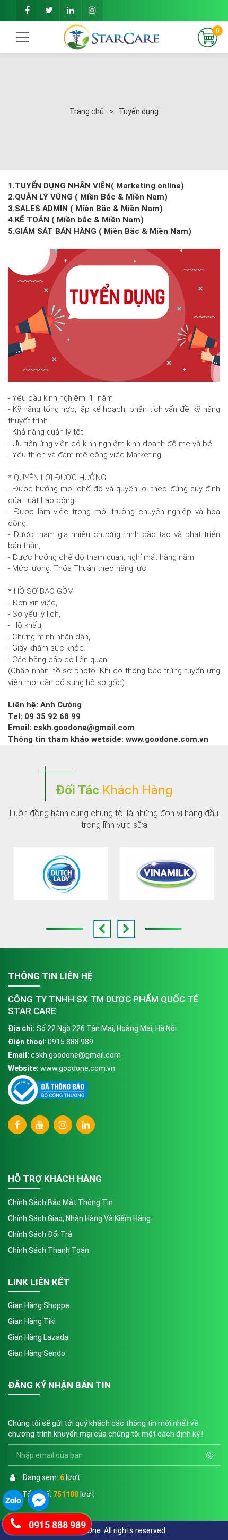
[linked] (70, 10)
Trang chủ (86, 111)
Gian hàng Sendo (36, 1353)
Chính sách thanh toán (48, 1250)
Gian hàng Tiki (32, 1321)
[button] (102, 929)
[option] (61, 874)
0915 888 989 (70, 1041)
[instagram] (92, 10)
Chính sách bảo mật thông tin (60, 1202)
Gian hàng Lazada (38, 1337)
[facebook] (27, 10)
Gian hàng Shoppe (38, 1305)
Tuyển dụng (139, 111)
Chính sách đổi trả (40, 1234)
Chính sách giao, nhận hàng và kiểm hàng (79, 1218)
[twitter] (48, 10)
